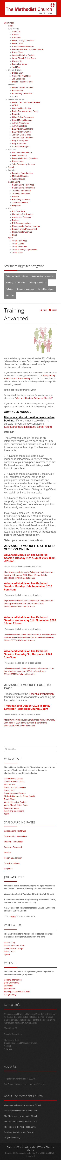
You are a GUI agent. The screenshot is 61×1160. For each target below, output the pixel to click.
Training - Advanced (37, 283)
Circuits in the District (13, 778)
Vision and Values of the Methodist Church (22, 1105)
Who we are (9, 784)
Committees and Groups (15, 793)
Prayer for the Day (12, 1138)
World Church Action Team (15, 805)
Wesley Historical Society (15, 802)
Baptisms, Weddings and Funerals (19, 1132)
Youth (6, 814)
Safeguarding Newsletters (42, 276)
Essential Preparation (41, 694)
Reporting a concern (25, 289)
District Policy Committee (15, 787)
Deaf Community (11, 983)
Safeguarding (10, 994)
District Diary (9, 943)
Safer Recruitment (46, 289)
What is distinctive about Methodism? (20, 1111)
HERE (13, 917)
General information (13, 980)
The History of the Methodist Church (20, 1127)
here (45, 1084)
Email (54, 310)
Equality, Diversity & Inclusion (17, 991)
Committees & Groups (13, 948)
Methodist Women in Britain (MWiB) (19, 796)
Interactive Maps (11, 808)
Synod (7, 954)
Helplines (10, 295)
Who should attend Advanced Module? (34, 398)
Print (44, 310)
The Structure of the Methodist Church (20, 1116)
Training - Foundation (15, 283)
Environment (9, 989)
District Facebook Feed (14, 946)
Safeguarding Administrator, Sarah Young (28, 426)
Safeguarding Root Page (17, 276)
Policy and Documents (14, 811)
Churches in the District (14, 781)
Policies (9, 289)
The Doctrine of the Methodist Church (20, 1121)
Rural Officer (9, 799)
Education (8, 986)
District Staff (9, 790)
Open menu (9, 23)
